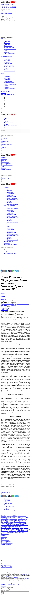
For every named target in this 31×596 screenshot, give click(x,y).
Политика (7, 41)
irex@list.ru (27, 578)
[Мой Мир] (6, 271)
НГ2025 (14, 525)
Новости (3, 38)
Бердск (7, 517)
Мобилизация (23, 523)
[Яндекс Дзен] (4, 106)
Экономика (7, 43)
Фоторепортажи (5, 91)
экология (21, 532)
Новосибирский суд (6, 528)
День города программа (16, 520)
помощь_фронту (24, 528)
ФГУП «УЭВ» (21, 531)
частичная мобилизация (11, 532)
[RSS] (1, 273)
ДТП (6, 522)
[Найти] (2, 593)
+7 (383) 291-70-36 (8, 4)
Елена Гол (4, 310)
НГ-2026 (9, 525)
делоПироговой (5, 520)
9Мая (2, 516)
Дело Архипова (13, 519)
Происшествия (8, 46)
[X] (9, 271)
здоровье (11, 522)
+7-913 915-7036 (6, 576)
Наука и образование (10, 49)
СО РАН (20, 529)
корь (9, 523)
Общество (7, 44)
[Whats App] (4, 105)
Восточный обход (23, 517)
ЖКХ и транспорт (9, 47)
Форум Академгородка (7, 94)
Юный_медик (5, 534)
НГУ (18, 525)
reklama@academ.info (6, 13)
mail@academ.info (5, 12)
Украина (13, 531)
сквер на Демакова (6, 529)
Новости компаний (9, 53)
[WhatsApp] (13, 271)
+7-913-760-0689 (26, 574)
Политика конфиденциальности (10, 584)
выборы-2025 (4, 519)
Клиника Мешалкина (20, 522)
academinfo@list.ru (14, 577)
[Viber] (4, 101)
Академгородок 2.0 (9, 516)
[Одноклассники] (4, 100)
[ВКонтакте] (4, 97)
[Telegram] (4, 98)
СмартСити (14, 529)
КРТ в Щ (16, 523)
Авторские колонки (6, 56)
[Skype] (16, 271)
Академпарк (18, 516)
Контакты (3, 93)
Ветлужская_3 (13, 517)
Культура (6, 52)
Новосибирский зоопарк (15, 526)
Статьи (3, 74)
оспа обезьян (15, 528)
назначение (4, 525)
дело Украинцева (22, 519)
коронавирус (4, 523)
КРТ (12, 523)
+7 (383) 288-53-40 (8, 7)
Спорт (6, 50)
